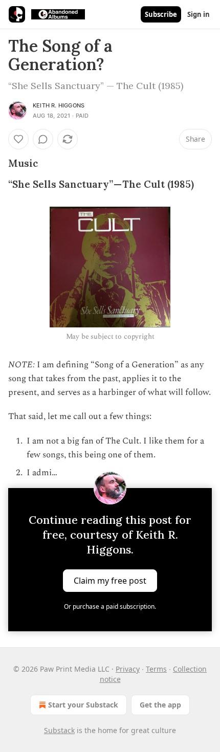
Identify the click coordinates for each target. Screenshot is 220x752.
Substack (59, 730)
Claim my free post (110, 580)
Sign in (198, 14)
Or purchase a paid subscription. (110, 606)
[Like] (18, 139)
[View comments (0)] (43, 139)
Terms (156, 669)
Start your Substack (83, 705)
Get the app (160, 705)
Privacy (128, 669)
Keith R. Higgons (58, 105)
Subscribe (161, 14)
